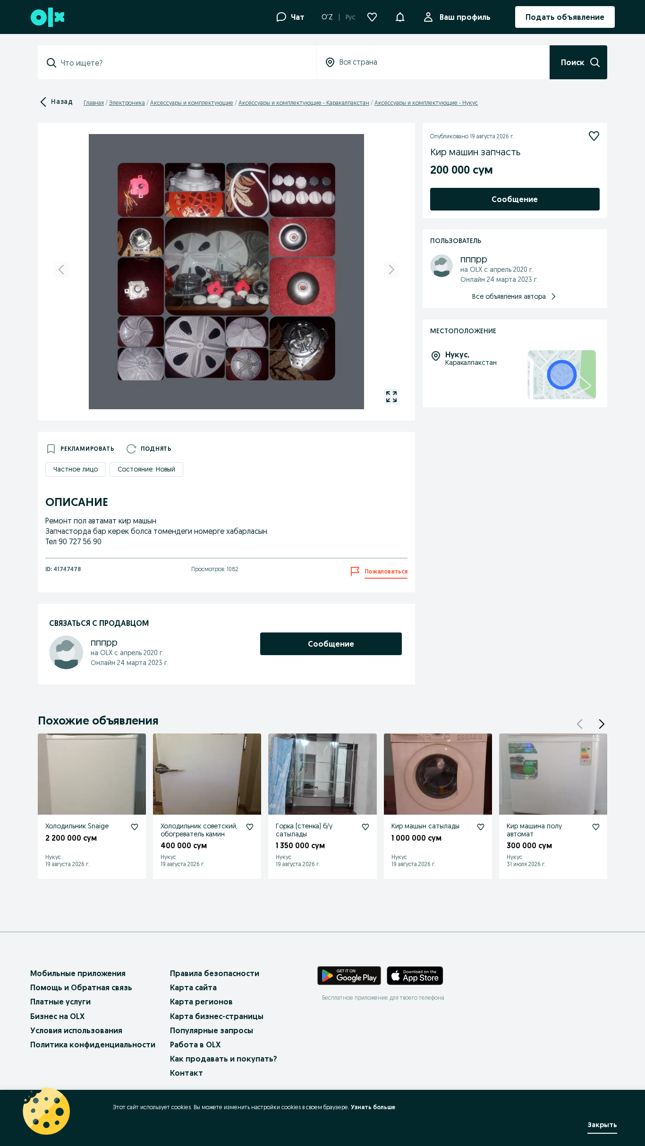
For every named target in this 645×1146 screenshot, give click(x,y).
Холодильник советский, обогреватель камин (199, 830)
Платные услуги (60, 1001)
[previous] (61, 269)
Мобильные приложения (78, 973)
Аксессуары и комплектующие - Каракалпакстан (303, 102)
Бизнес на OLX (57, 1016)
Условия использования (76, 1030)
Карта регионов (201, 1001)
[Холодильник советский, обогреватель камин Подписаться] (250, 827)
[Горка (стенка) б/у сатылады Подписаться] (365, 827)
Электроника (127, 102)
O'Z (327, 17)
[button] (400, 16)
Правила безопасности (214, 973)
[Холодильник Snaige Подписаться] (134, 827)
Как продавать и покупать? (223, 1058)
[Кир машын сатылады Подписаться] (480, 827)
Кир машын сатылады (425, 826)
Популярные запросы (211, 1030)
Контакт (186, 1073)
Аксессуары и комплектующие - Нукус (426, 102)
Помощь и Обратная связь (81, 987)
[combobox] (183, 63)
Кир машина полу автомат (534, 830)
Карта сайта (193, 987)
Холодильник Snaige (77, 826)
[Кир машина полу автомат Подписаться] (596, 827)
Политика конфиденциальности (92, 1044)
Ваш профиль (465, 17)
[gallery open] (391, 396)
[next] (391, 269)
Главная (94, 102)
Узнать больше (373, 1107)
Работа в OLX (195, 1044)
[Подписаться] (594, 136)
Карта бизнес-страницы (216, 1016)
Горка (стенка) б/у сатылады (304, 830)
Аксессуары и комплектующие (191, 102)
